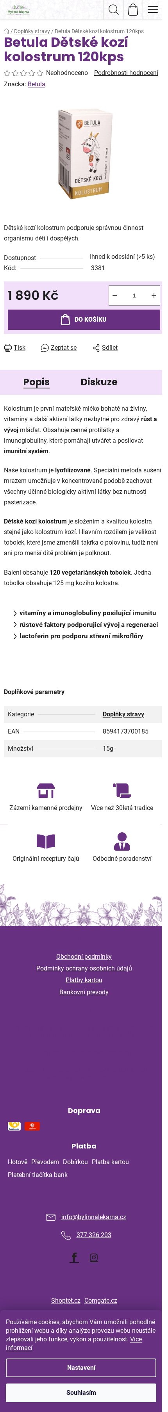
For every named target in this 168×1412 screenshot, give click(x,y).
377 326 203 (94, 1235)
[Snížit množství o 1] (115, 295)
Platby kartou (84, 980)
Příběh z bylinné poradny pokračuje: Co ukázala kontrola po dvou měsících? (84, 1074)
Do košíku (91, 319)
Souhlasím (81, 1392)
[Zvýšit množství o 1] (154, 295)
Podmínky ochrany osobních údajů (84, 968)
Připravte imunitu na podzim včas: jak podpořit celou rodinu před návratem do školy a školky (84, 1031)
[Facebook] (74, 1257)
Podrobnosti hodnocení (126, 73)
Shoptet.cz (65, 1300)
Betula (36, 84)
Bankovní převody (84, 992)
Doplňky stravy (123, 714)
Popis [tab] (36, 382)
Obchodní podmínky (84, 956)
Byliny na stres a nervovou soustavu (84, 1052)
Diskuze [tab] (99, 382)
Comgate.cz (100, 1300)
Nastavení (81, 1367)
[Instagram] (94, 1257)
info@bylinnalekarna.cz (93, 1217)
